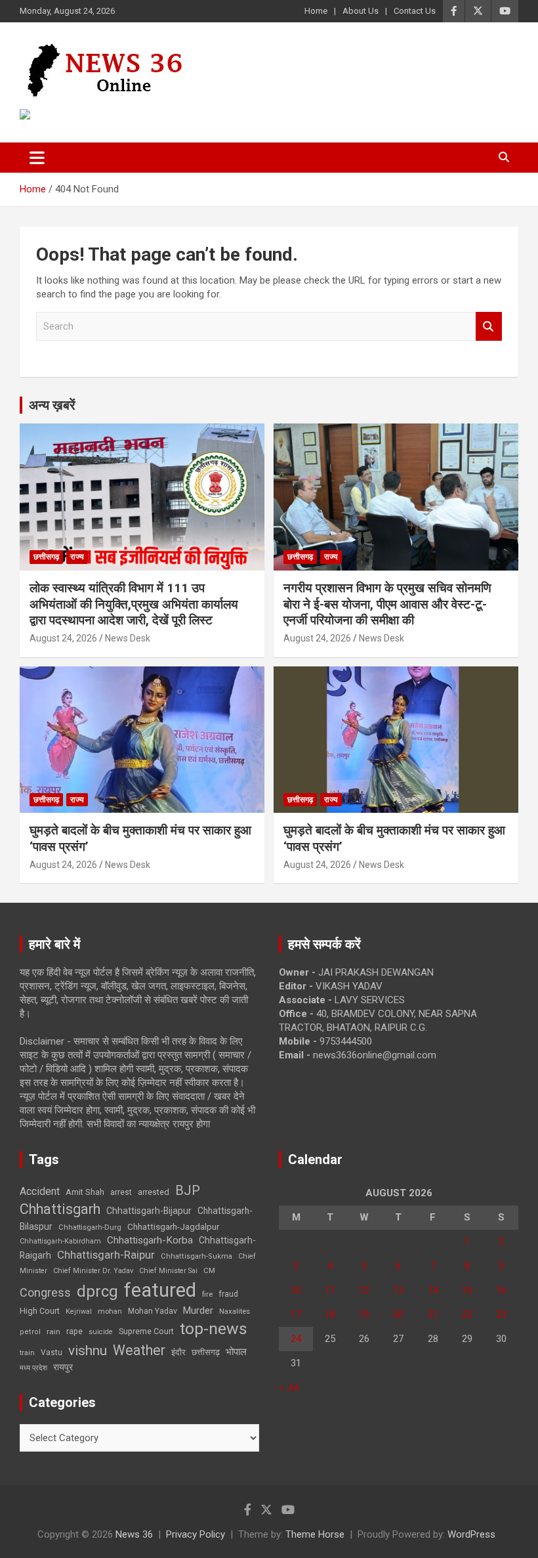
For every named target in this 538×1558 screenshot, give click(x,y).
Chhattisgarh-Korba (150, 1240)
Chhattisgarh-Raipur (106, 1254)
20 (398, 1314)
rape (74, 1331)
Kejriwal (79, 1311)
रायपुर (63, 1367)
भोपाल (236, 1352)
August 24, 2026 (63, 638)
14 (433, 1290)
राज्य (77, 556)
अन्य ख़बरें (52, 405)
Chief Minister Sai (168, 1270)
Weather (139, 1350)
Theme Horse (314, 1534)
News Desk (127, 638)
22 (467, 1314)
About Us (360, 11)
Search (489, 326)
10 (296, 1290)
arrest (121, 1192)
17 (296, 1314)
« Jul (289, 1387)
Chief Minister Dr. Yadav (93, 1270)
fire (207, 1294)
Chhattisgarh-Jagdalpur (173, 1226)
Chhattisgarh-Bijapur (149, 1210)
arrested (153, 1192)
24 (296, 1339)
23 (501, 1314)
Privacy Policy (195, 1534)
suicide (101, 1332)
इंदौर (178, 1352)
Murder (198, 1310)
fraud (228, 1294)
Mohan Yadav (152, 1311)
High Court (40, 1311)
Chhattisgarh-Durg (89, 1227)
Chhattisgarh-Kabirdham (60, 1241)
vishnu (87, 1350)
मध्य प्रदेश (33, 1368)
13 (398, 1290)
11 (330, 1290)
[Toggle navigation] (37, 157)
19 (364, 1314)
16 (501, 1290)
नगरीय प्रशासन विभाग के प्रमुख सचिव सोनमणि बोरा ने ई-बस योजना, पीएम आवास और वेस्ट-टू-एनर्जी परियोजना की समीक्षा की (387, 604)
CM (209, 1270)
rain (53, 1331)
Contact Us (415, 11)
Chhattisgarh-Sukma (196, 1256)
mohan (110, 1311)
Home (315, 11)
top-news (213, 1328)
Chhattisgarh (60, 1209)
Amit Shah (85, 1192)
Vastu (51, 1352)
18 (330, 1314)
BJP (187, 1190)
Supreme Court (146, 1331)
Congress (45, 1292)
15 (467, 1290)
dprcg (97, 1291)
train (27, 1353)
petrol (30, 1332)
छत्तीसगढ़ (206, 1352)
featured (160, 1290)
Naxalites (234, 1311)
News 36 (134, 1534)
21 (433, 1314)
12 (364, 1290)
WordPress (471, 1534)
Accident (40, 1191)
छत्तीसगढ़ (46, 556)
